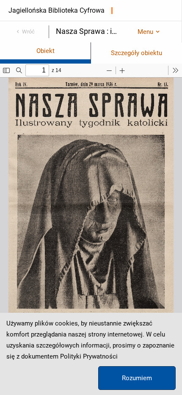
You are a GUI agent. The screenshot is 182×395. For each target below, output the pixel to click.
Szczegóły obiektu (136, 53)
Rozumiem (137, 378)
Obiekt (45, 51)
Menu (145, 32)
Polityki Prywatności (89, 356)
